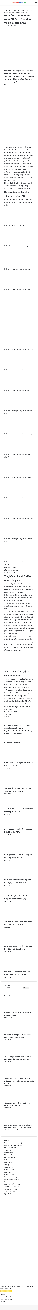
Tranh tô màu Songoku (12, 573)
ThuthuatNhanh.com (6, 1288)
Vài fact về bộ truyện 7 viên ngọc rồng (17, 188)
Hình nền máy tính (10, 1157)
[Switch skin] (2, 3)
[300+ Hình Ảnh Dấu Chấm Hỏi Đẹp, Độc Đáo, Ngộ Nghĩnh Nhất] (18, 943)
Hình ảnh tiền (8, 1172)
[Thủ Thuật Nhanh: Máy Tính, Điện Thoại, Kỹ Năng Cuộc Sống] (19, 2)
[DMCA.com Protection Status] (6, 1292)
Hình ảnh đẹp (16, 10)
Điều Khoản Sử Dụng (6, 1299)
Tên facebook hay (9, 1191)
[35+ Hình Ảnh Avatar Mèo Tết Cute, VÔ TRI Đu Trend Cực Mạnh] (19, 785)
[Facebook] (5, 717)
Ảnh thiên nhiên (8, 1152)
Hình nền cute (8, 1162)
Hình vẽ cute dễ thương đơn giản (14, 1184)
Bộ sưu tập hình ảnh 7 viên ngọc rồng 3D (18, 183)
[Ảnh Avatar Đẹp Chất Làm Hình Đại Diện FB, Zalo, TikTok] (14, 826)
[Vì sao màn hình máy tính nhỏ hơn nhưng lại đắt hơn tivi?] (14, 1101)
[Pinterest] (7, 717)
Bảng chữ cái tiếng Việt (11, 1182)
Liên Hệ (2, 1301)
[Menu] (36, 3)
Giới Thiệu (3, 1294)
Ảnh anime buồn (9, 1174)
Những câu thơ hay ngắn (11, 1179)
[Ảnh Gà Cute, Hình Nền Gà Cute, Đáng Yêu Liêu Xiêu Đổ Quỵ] (10, 893)
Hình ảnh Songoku (10, 567)
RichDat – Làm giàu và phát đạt (13, 1145)
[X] (6, 717)
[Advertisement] (19, 47)
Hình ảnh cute (8, 1160)
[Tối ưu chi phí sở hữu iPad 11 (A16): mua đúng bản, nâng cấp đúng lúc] (14, 1054)
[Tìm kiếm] (32, 3)
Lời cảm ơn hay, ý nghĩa (11, 1177)
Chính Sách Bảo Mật (6, 1297)
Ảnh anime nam (9, 1169)
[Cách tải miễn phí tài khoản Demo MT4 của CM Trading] (14, 1010)
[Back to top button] (0, 1304)
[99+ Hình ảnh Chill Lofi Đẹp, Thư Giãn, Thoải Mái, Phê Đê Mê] (19, 969)
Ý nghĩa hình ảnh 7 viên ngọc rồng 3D (17, 186)
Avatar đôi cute (8, 1167)
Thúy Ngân (7, 26)
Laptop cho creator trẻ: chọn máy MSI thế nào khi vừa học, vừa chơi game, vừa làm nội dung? (18, 1127)
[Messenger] (9, 717)
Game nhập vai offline (10, 1189)
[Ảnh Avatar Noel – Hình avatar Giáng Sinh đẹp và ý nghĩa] (14, 806)
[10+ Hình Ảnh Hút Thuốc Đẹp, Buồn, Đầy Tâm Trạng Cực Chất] (19, 919)
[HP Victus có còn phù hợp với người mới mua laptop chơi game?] (14, 1032)
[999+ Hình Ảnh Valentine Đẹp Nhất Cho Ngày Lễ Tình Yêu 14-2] (18, 877)
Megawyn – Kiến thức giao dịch (13, 1143)
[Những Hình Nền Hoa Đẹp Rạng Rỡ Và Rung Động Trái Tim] (19, 852)
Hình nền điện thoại (10, 1155)
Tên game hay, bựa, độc (11, 1186)
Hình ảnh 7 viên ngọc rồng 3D (15, 71)
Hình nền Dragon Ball (11, 570)
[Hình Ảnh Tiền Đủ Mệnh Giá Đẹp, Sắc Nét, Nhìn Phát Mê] (19, 760)
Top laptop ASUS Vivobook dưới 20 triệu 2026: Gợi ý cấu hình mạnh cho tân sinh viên (19, 1081)
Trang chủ (8, 10)
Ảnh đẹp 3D (7, 1150)
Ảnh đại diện (8, 1165)
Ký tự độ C (7, 1194)
